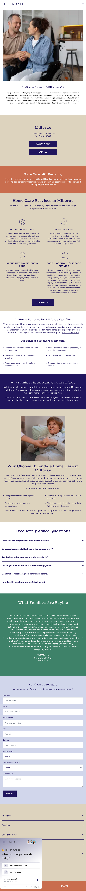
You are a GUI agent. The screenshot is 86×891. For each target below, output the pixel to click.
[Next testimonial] (83, 638)
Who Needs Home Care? (11, 762)
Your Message (8, 774)
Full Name (6, 695)
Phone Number (8, 718)
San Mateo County (70, 332)
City (4, 729)
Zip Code (6, 740)
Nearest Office (8, 751)
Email (5, 706)
